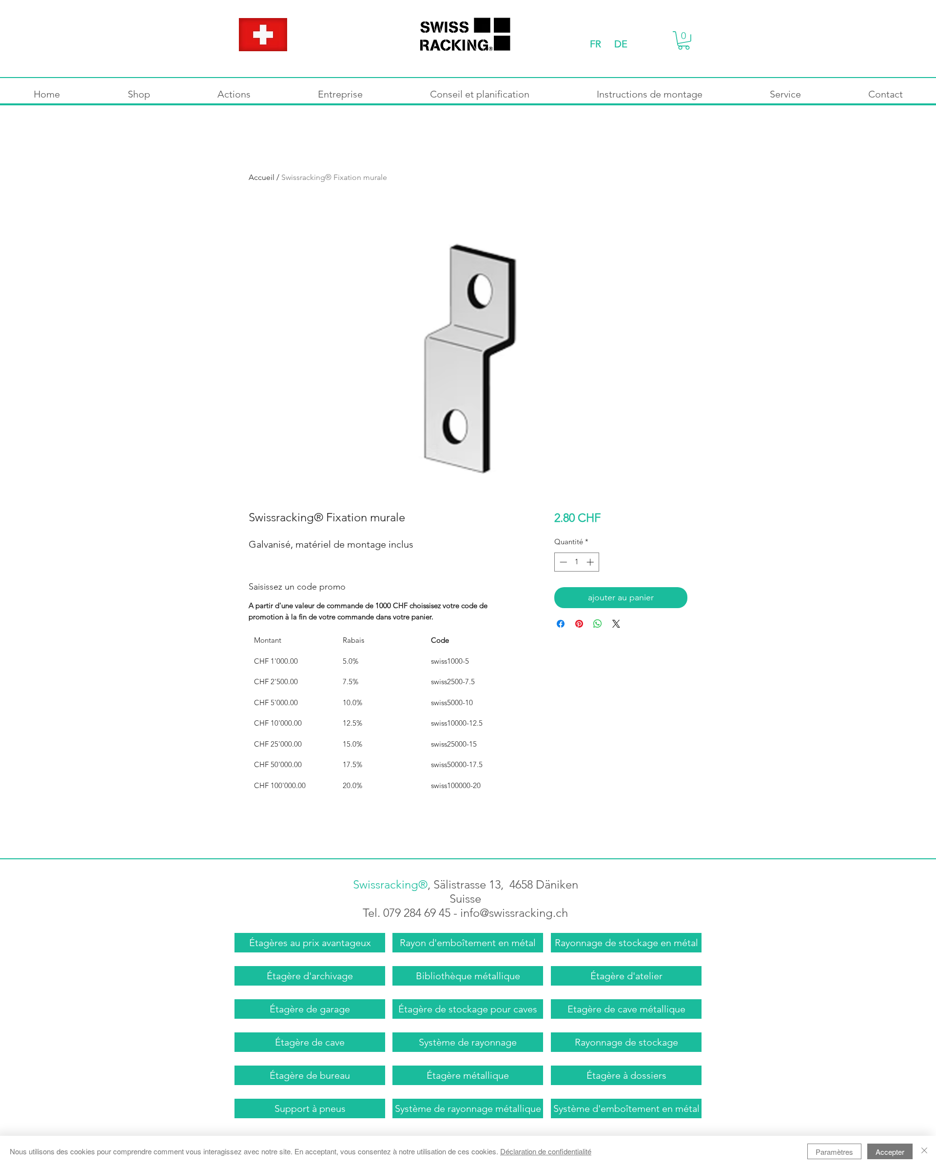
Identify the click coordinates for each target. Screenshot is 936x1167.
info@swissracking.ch (514, 913)
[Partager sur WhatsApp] (598, 624)
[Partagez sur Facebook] (560, 624)
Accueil (261, 177)
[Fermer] (924, 1151)
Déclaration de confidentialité (545, 1151)
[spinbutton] (576, 562)
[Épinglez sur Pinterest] (579, 624)
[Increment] (591, 562)
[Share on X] (616, 624)
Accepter (890, 1152)
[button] (684, 40)
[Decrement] (562, 562)
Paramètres (834, 1152)
